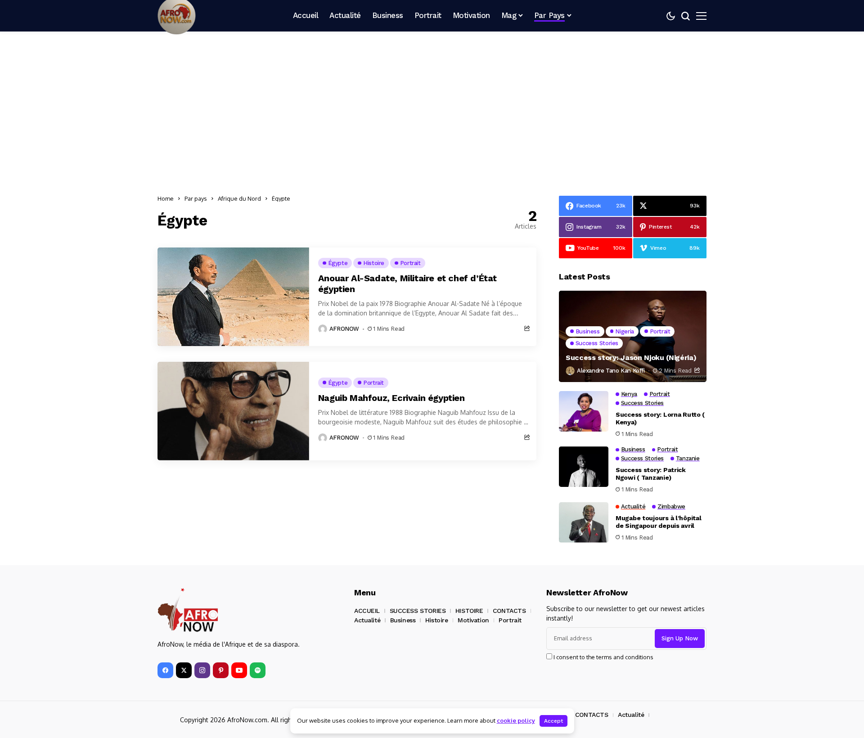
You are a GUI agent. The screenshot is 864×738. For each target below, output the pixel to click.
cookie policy (516, 720)
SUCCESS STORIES (418, 610)
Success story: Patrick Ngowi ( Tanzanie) (651, 473)
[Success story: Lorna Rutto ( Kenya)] (583, 411)
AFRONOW (344, 328)
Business (403, 620)
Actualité (367, 620)
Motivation (473, 620)
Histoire (436, 620)
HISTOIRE (469, 610)
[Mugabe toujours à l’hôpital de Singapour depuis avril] (583, 522)
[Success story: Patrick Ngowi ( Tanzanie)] (583, 466)
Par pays (195, 198)
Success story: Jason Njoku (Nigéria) (631, 357)
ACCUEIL (367, 610)
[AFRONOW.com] (188, 610)
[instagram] (202, 670)
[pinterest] (221, 670)
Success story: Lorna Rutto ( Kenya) (660, 418)
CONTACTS (509, 610)
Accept (553, 721)
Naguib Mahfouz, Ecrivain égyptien (391, 397)
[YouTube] (239, 670)
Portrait (510, 620)
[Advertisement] (432, 110)
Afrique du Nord (239, 198)
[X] (184, 670)
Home (166, 198)
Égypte (281, 198)
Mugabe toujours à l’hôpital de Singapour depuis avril (658, 521)
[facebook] (165, 670)
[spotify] (258, 670)
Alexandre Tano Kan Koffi (611, 370)
